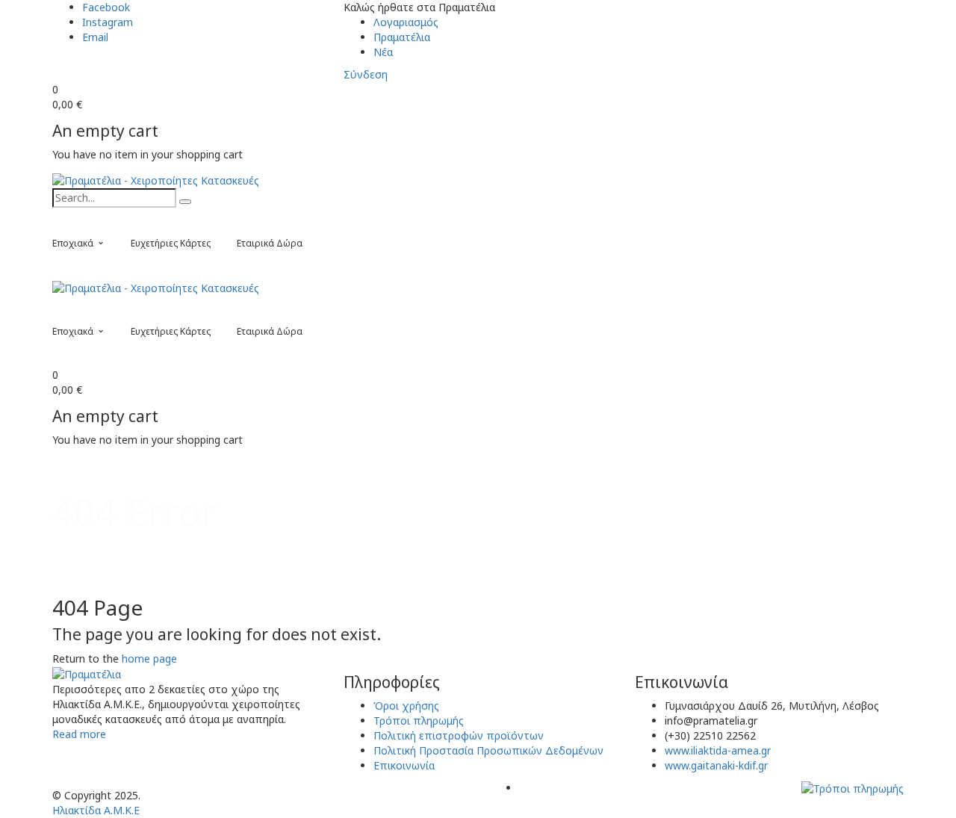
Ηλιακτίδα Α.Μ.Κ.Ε (96, 810)
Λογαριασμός (405, 22)
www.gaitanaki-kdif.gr (716, 765)
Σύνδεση (366, 74)
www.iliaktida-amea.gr (718, 750)
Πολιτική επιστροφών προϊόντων (458, 735)
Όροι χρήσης (406, 705)
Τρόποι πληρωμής (418, 720)
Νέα (383, 52)
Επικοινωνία (404, 765)
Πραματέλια (401, 37)
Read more (79, 734)
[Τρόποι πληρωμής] (852, 788)
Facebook (106, 7)
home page (149, 658)
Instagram (107, 22)
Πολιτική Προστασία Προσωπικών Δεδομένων (488, 750)
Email (95, 37)
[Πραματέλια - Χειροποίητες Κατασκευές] (155, 180)
